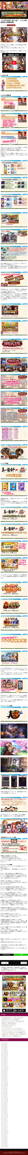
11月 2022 (4, 1100)
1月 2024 (4, 1081)
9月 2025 (4, 1055)
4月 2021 (4, 1124)
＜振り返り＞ (13, 1034)
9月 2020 (4, 1133)
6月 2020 (4, 1137)
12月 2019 (4, 1145)
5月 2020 (4, 1139)
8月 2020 (4, 1135)
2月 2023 (4, 1096)
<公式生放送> (11, 25)
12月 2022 (4, 1098)
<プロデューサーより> (8, 1021)
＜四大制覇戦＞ (20, 1032)
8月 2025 (4, 1057)
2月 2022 (4, 1111)
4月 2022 (4, 1109)
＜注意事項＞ (22, 1034)
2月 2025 (4, 1065)
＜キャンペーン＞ (19, 1030)
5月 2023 (4, 1092)
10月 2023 (4, 1085)
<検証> (4, 1023)
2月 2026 (4, 1049)
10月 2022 (4, 1101)
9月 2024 (4, 1071)
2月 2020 (4, 1143)
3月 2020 (4, 1141)
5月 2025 (4, 1061)
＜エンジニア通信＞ (16, 1028)
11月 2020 (4, 1131)
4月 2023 (4, 1093)
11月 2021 (4, 1115)
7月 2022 (4, 1105)
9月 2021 (4, 1118)
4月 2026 (4, 1046)
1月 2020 (4, 1144)
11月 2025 (4, 1053)
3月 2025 (4, 1063)
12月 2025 (4, 1052)
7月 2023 (4, 1089)
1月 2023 (4, 1097)
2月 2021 (4, 1127)
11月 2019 (4, 1146)
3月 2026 (4, 1048)
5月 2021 (4, 1123)
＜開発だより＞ (6, 1036)
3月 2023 (4, 1094)
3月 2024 (4, 1079)
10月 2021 (4, 1117)
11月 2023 (4, 1084)
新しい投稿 (5, 962)
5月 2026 (4, 1045)
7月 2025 (4, 1058)
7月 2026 (4, 1042)
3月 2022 (4, 1110)
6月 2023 (4, 1091)
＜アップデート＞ (6, 1026)
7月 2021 (4, 1120)
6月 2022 (4, 1106)
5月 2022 (4, 1107)
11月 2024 (4, 1068)
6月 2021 (4, 1122)
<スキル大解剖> (14, 1019)
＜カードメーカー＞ (7, 1030)
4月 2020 (4, 1140)
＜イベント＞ (6, 1028)
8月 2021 (4, 1119)
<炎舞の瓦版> (12, 1023)
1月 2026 (4, 1050)
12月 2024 (4, 1067)
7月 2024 (4, 1074)
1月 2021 (4, 1128)
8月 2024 (4, 1072)
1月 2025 (4, 1066)
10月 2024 (4, 1070)
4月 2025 (4, 1062)
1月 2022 (4, 1113)
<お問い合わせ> (18, 1017)
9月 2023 (4, 1087)
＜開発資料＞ (16, 1036)
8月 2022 (4, 1104)
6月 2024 (4, 1075)
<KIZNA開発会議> (7, 1017)
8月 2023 (4, 1088)
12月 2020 (4, 1130)
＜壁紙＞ (5, 1034)
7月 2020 (4, 1136)
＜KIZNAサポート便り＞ (8, 1025)
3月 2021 (4, 1126)
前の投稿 (24, 962)
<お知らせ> (5, 1019)
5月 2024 (4, 1076)
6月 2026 (4, 1044)
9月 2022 (4, 1102)
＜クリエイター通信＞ (8, 1032)
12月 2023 (4, 1083)
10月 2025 (4, 1054)
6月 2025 (4, 1059)
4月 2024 (4, 1078)
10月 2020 (4, 1132)
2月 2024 (4, 1080)
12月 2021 (4, 1114)
